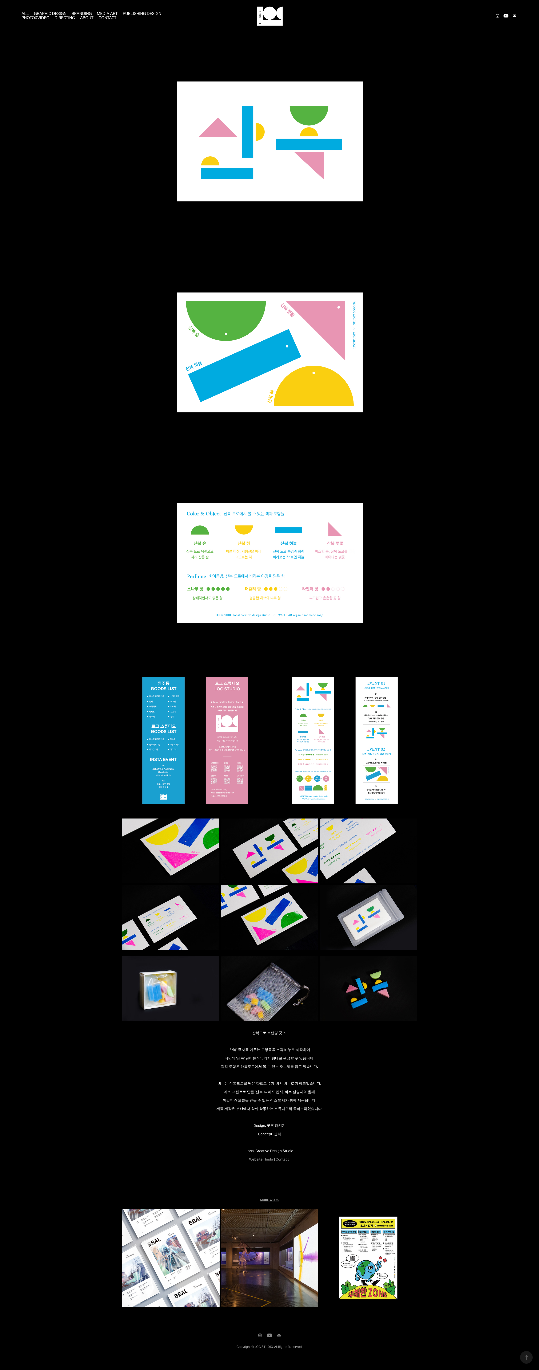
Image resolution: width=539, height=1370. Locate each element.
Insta (269, 1159)
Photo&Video (35, 17)
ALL (25, 13)
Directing (65, 17)
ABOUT (86, 17)
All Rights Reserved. (288, 1347)
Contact (107, 17)
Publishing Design (142, 13)
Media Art (107, 13)
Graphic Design (50, 13)
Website (256, 1159)
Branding (82, 13)
